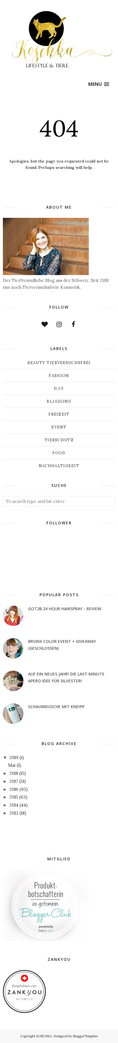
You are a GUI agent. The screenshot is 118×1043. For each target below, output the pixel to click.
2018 (13, 773)
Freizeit (58, 414)
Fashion (59, 375)
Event (59, 427)
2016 (13, 789)
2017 (13, 781)
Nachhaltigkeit (59, 465)
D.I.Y (59, 388)
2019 (13, 757)
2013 (13, 813)
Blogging (59, 401)
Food (58, 453)
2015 (13, 797)
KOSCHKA (44, 1036)
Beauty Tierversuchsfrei (59, 362)
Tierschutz (59, 440)
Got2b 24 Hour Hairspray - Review (64, 608)
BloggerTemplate (85, 1036)
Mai (11, 765)
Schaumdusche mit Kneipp (56, 706)
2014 (13, 805)
